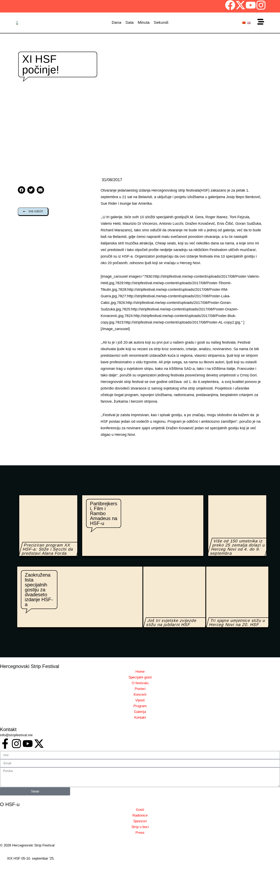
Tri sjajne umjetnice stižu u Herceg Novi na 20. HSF (237, 622)
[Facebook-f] (5, 743)
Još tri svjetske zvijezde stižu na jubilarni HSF (171, 622)
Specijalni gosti (140, 677)
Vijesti (140, 700)
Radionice (140, 815)
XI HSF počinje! (40, 64)
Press (140, 833)
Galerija (140, 712)
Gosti (140, 810)
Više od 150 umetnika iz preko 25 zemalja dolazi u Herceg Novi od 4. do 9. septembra (238, 547)
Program (140, 706)
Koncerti (140, 694)
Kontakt (140, 717)
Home (140, 672)
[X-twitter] (240, 5)
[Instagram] (261, 5)
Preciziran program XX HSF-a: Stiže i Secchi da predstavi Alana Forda (47, 549)
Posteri (140, 689)
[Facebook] (230, 5)
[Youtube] (251, 5)
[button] (21, 190)
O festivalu (140, 683)
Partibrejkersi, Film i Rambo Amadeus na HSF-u (103, 513)
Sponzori (140, 821)
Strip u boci (140, 827)
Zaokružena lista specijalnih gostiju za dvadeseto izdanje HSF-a (39, 589)
